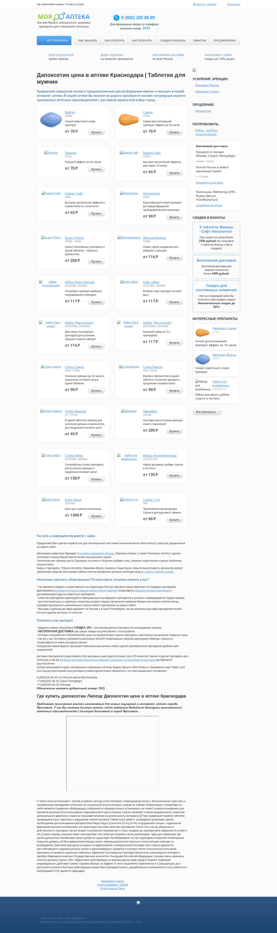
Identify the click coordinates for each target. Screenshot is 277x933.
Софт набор (151, 282)
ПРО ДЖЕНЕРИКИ (224, 40)
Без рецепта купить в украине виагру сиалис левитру (85, 590)
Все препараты (57, 40)
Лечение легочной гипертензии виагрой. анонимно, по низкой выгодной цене (107, 660)
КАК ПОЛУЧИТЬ (142, 40)
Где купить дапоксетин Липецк (95, 553)
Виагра (70, 112)
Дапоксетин (151, 193)
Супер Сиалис (75, 367)
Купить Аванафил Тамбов (112, 885)
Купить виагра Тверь (112, 888)
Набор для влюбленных (160, 455)
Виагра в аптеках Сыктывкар (152, 590)
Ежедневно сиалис (112, 881)
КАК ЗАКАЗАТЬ (87, 40)
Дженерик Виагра (207, 85)
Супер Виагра (152, 367)
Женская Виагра (154, 238)
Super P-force (74, 238)
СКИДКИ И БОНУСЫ (173, 40)
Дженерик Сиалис (207, 91)
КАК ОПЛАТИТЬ (114, 40)
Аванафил (150, 411)
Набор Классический (79, 282)
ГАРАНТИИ (199, 40)
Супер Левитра (75, 411)
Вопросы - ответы (204, 4)
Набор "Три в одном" (157, 323)
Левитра (70, 153)
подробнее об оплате (209, 205)
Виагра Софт (152, 153)
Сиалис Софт (74, 193)
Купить (96, 132)
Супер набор (74, 455)
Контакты (233, 4)
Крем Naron (73, 500)
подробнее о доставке (209, 182)
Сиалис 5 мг (151, 500)
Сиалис (148, 112)
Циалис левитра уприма (158, 572)
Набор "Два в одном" (79, 323)
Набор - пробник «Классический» (206, 132)
